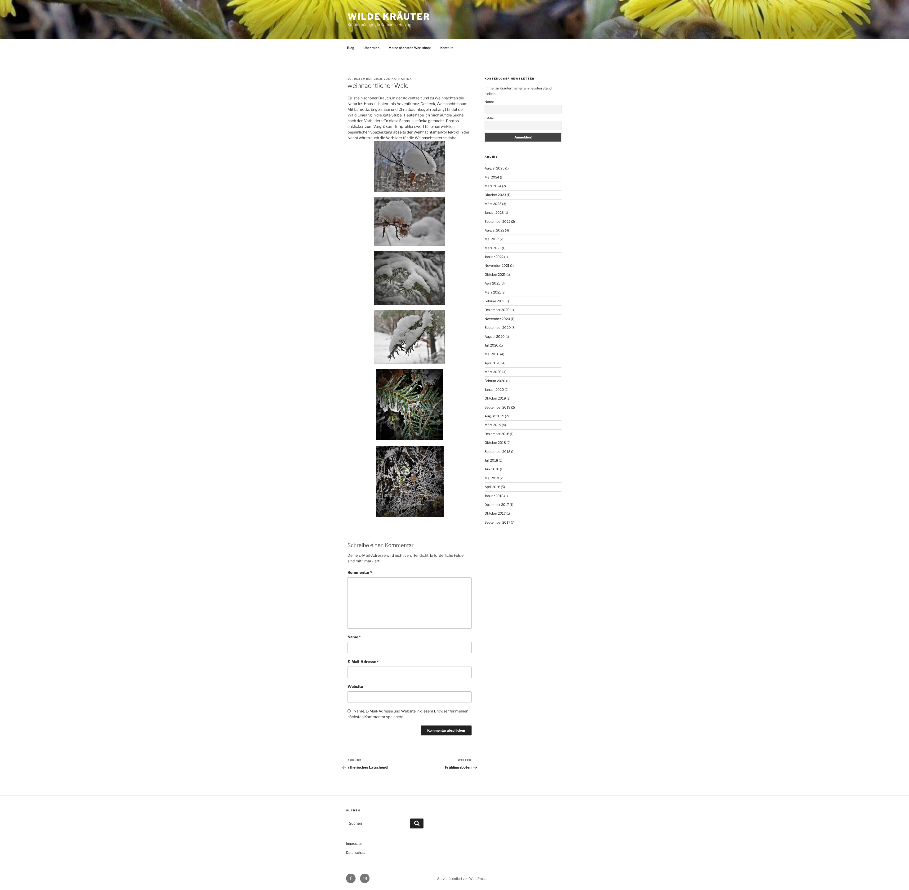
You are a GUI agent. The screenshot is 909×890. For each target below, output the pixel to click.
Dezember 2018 (497, 434)
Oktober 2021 (495, 274)
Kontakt (446, 48)
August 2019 (494, 416)
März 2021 (493, 292)
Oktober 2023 (495, 195)
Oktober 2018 (495, 443)
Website (355, 686)
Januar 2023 (494, 212)
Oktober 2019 (495, 398)
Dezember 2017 (497, 505)
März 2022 (493, 248)
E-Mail (489, 118)
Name (354, 637)
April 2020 (493, 363)
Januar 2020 (494, 389)
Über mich (371, 48)
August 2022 (494, 230)
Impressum (354, 843)
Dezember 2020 (497, 310)
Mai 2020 (492, 354)
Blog (350, 48)
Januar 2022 (494, 257)
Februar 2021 (495, 301)
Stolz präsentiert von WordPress (461, 879)
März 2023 (493, 204)
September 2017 (497, 522)
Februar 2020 (495, 381)
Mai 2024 (492, 177)
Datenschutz (355, 852)
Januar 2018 (494, 496)
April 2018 (492, 487)
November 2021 (497, 265)
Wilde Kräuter (389, 16)
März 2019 (493, 425)
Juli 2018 (491, 460)
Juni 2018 (492, 469)
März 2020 (493, 372)
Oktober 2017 (495, 513)
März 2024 (493, 186)
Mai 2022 (492, 239)
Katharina (402, 78)
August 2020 (495, 336)
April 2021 (492, 283)
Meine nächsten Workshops (409, 48)
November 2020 (497, 319)
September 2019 (497, 407)
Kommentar (360, 572)
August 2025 (494, 168)
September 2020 (498, 327)
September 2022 (497, 221)
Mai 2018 (492, 478)
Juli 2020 (492, 345)
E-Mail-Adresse (363, 661)
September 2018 (497, 451)
